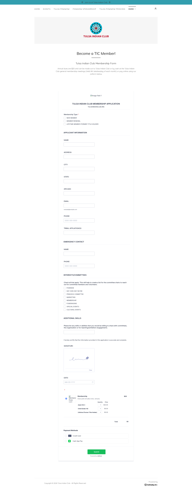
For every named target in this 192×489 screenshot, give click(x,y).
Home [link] (37, 9)
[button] (132, 8)
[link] (96, 30)
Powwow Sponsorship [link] (84, 9)
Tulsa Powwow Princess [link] (112, 9)
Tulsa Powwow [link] (62, 9)
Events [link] (46, 9)
